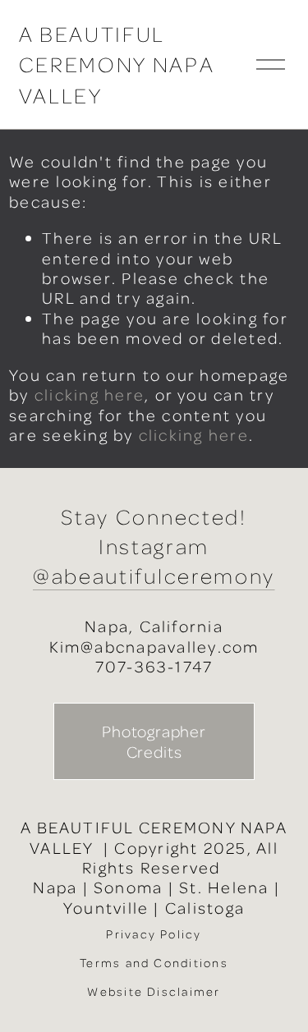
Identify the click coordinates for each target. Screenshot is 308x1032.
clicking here (89, 394)
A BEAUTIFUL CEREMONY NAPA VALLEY (116, 64)
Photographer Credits (154, 741)
